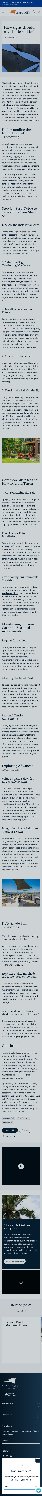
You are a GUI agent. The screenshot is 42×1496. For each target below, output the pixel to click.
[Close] (38, 1460)
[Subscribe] (36, 1487)
